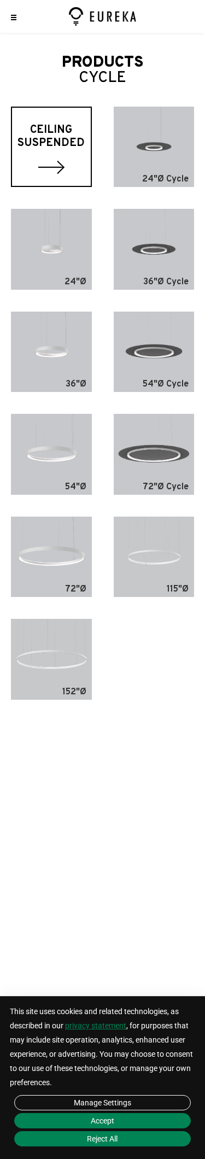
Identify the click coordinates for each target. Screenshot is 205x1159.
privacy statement (95, 1025)
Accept (102, 1120)
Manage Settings (102, 1102)
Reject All (102, 1138)
